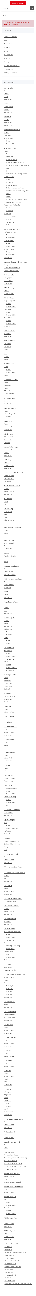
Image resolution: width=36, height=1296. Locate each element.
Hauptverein (8, 650)
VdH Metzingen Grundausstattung (15, 1158)
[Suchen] (32, 8)
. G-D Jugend (8, 278)
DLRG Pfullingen (10, 1255)
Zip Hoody (7, 689)
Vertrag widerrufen (18, 3)
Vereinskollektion (9, 696)
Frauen (6, 91)
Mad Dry (9, 994)
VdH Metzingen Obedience (13, 1163)
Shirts (8, 154)
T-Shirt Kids (8, 391)
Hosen (8, 168)
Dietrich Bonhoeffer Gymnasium (15, 1252)
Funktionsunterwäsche (13, 202)
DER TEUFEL (8, 440)
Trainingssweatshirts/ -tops (15, 162)
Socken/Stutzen (11, 216)
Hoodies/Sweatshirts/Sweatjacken (17, 165)
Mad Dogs (9, 986)
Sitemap (6, 62)
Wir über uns (8, 55)
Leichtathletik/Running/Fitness (16, 199)
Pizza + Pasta (9, 1269)
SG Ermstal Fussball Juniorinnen (14, 873)
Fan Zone (7, 983)
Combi (6, 501)
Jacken (8, 171)
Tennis (6, 638)
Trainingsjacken (11, 159)
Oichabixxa (7, 481)
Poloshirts (9, 157)
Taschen (9, 208)
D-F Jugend (7, 1095)
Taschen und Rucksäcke (12, 205)
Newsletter (7, 58)
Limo (5, 504)
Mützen (8, 219)
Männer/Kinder (9, 572)
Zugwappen (8, 511)
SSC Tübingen (9, 1272)
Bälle (8, 225)
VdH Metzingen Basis (11, 1155)
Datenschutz (8, 44)
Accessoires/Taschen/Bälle (13, 1182)
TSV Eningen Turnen (10, 901)
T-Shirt (6, 367)
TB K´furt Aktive (10, 1281)
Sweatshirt (7, 404)
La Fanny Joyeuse (10, 1264)
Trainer (6, 546)
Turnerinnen (8, 722)
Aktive (6, 595)
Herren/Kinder (9, 585)
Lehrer (6, 1148)
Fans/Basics (8, 702)
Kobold (6, 349)
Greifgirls (7, 960)
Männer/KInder (9, 293)
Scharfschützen (9, 520)
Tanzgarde (7, 346)
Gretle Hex (7, 309)
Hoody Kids (7, 385)
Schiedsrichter (9, 125)
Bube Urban (8, 318)
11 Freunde (8, 1247)
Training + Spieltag (10, 556)
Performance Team (10, 232)
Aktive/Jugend (8, 967)
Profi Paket (7, 831)
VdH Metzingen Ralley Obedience (15, 1166)
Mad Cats (9, 989)
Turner (6, 719)
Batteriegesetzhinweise (11, 65)
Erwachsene (8, 135)
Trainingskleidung (10, 797)
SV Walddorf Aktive (11, 1275)
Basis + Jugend (9, 543)
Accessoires (8, 99)
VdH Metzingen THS (10, 1169)
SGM (5, 878)
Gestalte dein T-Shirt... (11, 841)
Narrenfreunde (9, 476)
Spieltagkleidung (9, 1017)
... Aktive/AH (8, 283)
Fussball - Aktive (9, 778)
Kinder (6, 96)
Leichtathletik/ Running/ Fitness (16, 174)
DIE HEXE (7, 442)
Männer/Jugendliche (11, 414)
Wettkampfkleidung (10, 788)
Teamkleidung (8, 812)
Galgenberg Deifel (10, 301)
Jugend (6, 132)
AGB (5, 40)
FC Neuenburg (9, 1258)
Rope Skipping (8, 138)
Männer (6, 94)
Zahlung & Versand (10, 36)
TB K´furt (8, 1278)
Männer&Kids (8, 107)
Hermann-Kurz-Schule (12, 1261)
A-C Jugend (7, 1092)
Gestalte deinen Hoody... (12, 844)
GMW (5, 517)
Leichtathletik (8, 629)
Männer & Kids (11, 144)
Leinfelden (7, 344)
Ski (5, 1199)
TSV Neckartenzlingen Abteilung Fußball (18, 1283)
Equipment (7, 213)
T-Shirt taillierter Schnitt (12, 268)
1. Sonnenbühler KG (11, 1244)
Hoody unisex (8, 265)
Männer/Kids (8, 758)
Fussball (6, 943)
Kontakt (6, 51)
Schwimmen (8, 662)
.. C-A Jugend (8, 281)
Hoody (6, 375)
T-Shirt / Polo (8, 683)
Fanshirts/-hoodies (10, 970)
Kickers (6, 119)
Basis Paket (7, 834)
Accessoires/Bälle (9, 574)
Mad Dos (9, 991)
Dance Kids (8, 1249)
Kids (5, 610)
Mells (5, 514)
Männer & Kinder (12, 828)
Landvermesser (9, 478)
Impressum (7, 47)
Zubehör (7, 805)
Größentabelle (8, 1112)
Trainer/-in (7, 1100)
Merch (6, 1109)
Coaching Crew (9, 241)
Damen (6, 582)
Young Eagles (8, 1208)
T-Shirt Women (9, 394)
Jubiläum (7, 326)
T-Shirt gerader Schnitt (11, 270)
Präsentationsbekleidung (12, 931)
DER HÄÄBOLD (8, 437)
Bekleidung (7, 333)
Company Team (9, 249)
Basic (5, 822)
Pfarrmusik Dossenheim (13, 1266)
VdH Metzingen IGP (10, 1161)
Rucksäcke (9, 211)
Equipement (10, 948)
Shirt (5, 850)
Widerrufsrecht (9, 69)
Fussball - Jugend (9, 781)
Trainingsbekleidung (13, 946)
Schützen (7, 1082)
